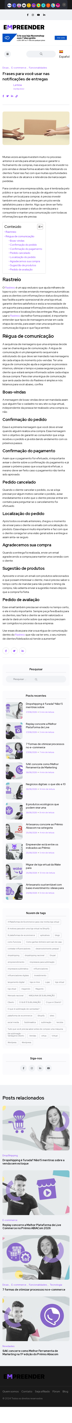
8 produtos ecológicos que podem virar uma (42, 805)
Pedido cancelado (20, 252)
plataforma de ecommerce (20, 1015)
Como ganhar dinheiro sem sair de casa (44, 942)
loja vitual (12, 989)
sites (52, 1015)
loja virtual (59, 982)
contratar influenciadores (19, 948)
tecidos (60, 1022)
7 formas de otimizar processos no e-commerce (45, 745)
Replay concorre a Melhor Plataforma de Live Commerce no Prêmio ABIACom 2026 (32, 1226)
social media (13, 1022)
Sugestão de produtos (23, 265)
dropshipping (13, 955)
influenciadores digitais (18, 975)
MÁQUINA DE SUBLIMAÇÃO (42, 995)
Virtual (55, 1035)
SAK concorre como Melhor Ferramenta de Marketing (42, 765)
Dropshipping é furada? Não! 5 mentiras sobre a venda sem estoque (33, 1162)
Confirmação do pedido (23, 244)
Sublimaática (30, 1022)
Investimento (40, 975)
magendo (25, 989)
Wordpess (12, 1042)
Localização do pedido (23, 257)
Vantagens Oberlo (16, 1035)
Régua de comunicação (20, 236)
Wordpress (26, 1042)
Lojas (47, 982)
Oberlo (11, 1002)
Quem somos (11, 1391)
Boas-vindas (17, 240)
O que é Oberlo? (53, 1002)
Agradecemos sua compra (25, 261)
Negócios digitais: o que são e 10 (46, 784)
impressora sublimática (18, 968)
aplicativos (45, 935)
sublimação (46, 1022)
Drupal (53, 955)
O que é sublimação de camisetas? (23, 1009)
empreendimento (16, 962)
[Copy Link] (16, 96)
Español (64, 56)
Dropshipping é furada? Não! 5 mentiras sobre (44, 705)
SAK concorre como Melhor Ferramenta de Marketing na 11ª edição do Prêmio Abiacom (30, 1352)
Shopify (41, 1015)
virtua (43, 1035)
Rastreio (11, 232)
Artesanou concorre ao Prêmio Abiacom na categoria (44, 826)
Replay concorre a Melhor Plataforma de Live (41, 725)
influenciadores (41, 968)
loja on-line (35, 982)
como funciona (14, 942)
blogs (57, 935)
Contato (26, 1391)
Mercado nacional (15, 995)
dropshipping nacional (34, 955)
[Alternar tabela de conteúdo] (38, 227)
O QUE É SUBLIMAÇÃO (30, 1002)
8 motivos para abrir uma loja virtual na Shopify (28, 928)
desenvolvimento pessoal (47, 948)
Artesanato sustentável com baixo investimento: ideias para (45, 886)
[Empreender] (24, 26)
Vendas (32, 1035)
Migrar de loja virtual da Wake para (43, 866)
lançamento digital (16, 982)
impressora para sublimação (42, 962)
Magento (39, 989)
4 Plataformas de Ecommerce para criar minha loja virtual (33, 922)
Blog (65, 1391)
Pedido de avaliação (21, 269)
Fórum (56, 1391)
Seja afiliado (42, 1391)
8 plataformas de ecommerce (21, 935)
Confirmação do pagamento (26, 248)
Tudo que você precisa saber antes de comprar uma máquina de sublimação (35, 1030)
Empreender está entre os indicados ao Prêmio (42, 846)
